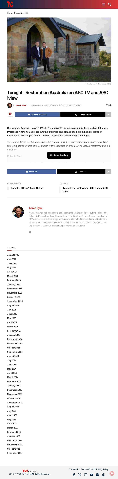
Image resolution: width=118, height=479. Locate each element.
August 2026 (13, 255)
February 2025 (14, 331)
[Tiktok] (103, 475)
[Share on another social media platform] (108, 114)
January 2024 (13, 385)
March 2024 (12, 377)
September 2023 (15, 402)
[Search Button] (109, 4)
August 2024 (13, 356)
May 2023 (11, 419)
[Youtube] (91, 475)
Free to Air (18, 13)
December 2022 (14, 440)
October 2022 (13, 449)
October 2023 (13, 398)
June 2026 (12, 263)
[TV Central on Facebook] (74, 475)
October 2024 (13, 348)
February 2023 (14, 432)
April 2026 (12, 272)
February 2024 (14, 381)
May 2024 (11, 369)
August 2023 (13, 407)
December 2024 (14, 339)
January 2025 (13, 335)
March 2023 (12, 428)
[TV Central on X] (80, 475)
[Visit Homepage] (10, 4)
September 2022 (15, 453)
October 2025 (13, 297)
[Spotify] (97, 475)
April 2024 (12, 373)
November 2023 (14, 394)
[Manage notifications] (112, 473)
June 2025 (12, 314)
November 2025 (14, 293)
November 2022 (14, 445)
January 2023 (13, 436)
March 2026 (12, 276)
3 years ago (36, 105)
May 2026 (11, 267)
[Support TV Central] (29, 471)
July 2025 (11, 310)
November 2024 (14, 343)
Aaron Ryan (21, 105)
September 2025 (15, 301)
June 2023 (12, 415)
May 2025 (11, 318)
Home (9, 13)
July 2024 (11, 360)
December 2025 (14, 289)
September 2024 (15, 352)
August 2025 (13, 305)
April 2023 (12, 423)
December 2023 (14, 390)
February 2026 (14, 280)
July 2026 (11, 259)
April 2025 (12, 322)
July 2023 (11, 411)
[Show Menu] (103, 4)
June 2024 (12, 364)
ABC (26, 13)
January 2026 (13, 284)
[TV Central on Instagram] (85, 475)
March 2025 (12, 327)
